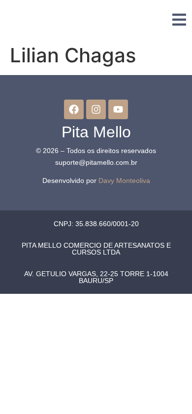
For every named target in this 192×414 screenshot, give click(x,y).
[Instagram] (96, 109)
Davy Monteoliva (124, 180)
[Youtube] (118, 109)
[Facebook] (74, 109)
